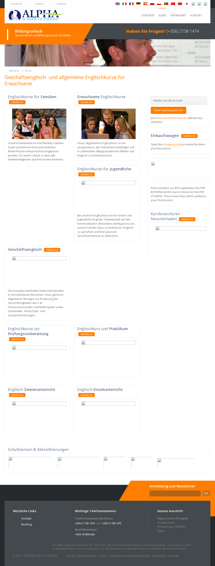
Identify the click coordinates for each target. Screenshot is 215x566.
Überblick (17, 102)
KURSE (162, 15)
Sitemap (70, 556)
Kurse (28, 70)
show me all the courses (171, 118)
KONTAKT (196, 15)
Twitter (20, 547)
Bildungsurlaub (87, 556)
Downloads (160, 556)
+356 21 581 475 (111, 523)
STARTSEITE (148, 15)
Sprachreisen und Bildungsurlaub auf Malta (43, 35)
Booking (26, 524)
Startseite (14, 70)
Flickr (36, 547)
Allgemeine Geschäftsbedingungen (130, 556)
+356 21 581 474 (84, 523)
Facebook (28, 547)
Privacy (102, 556)
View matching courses (168, 110)
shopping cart (172, 144)
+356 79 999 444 (84, 534)
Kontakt (26, 518)
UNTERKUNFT (178, 15)
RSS (44, 547)
